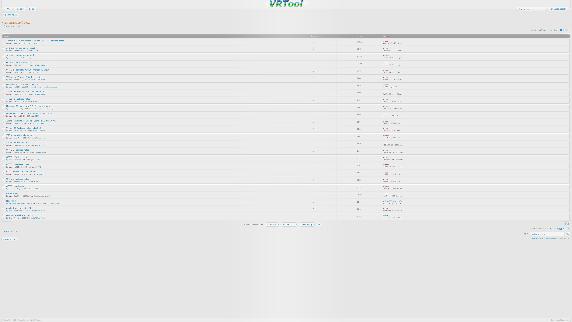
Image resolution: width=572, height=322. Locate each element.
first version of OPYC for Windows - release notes (29, 113)
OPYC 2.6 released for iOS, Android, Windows (28, 70)
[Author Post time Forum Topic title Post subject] (289, 224)
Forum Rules (12, 193)
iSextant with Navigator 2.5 (18, 208)
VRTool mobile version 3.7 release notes (25, 91)
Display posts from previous (254, 224)
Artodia (566, 320)
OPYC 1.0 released (15, 186)
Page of (554, 30)
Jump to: (525, 234)
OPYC (38, 43)
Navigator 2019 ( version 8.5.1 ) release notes (28, 106)
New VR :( (11, 201)
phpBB (14, 320)
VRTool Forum (40, 65)
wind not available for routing (19, 215)
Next (567, 224)
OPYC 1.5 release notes (17, 179)
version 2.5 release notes (18, 99)
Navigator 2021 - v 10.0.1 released (22, 84)
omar (10, 43)
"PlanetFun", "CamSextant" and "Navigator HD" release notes (35, 41)
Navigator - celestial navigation (45, 58)
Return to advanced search (13, 26)
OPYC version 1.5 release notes (21, 171)
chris (10, 218)
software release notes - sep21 (20, 48)
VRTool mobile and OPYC (18, 142)
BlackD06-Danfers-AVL (16, 203)
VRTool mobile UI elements (19, 135)
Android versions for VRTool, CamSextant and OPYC (31, 121)
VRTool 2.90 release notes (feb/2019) (24, 128)
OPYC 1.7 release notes (17, 150)
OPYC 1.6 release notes (17, 164)
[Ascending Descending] (310, 224)
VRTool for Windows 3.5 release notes (24, 77)
